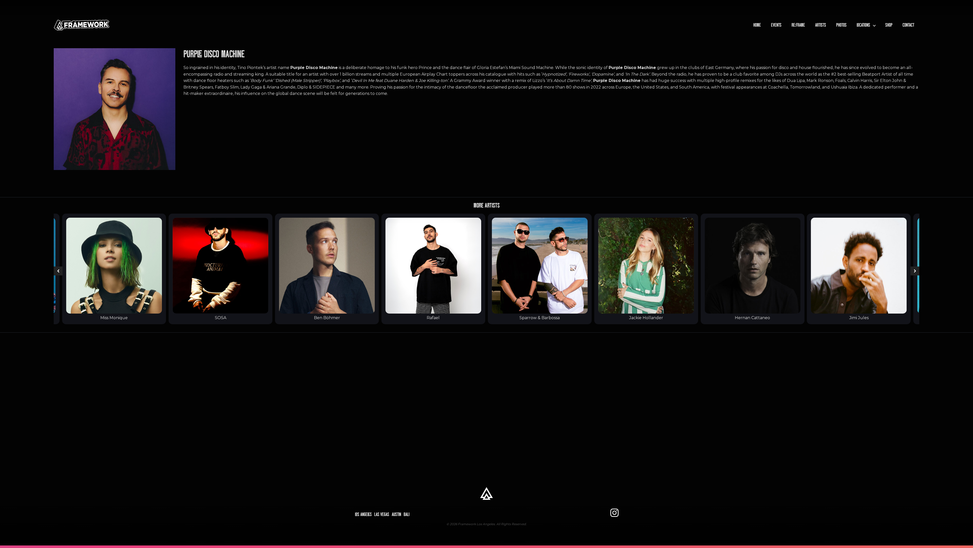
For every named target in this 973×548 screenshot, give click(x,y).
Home (757, 25)
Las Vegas (381, 514)
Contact (908, 25)
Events (776, 25)
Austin (396, 514)
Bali (406, 514)
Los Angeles (363, 514)
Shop (888, 25)
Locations (863, 25)
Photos (841, 25)
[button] (58, 271)
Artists (820, 25)
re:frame (798, 25)
